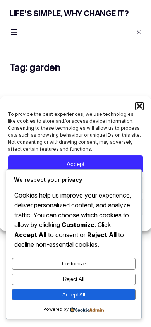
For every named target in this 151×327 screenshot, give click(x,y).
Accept (75, 164)
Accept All (73, 295)
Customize (74, 264)
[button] (139, 106)
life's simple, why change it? (69, 13)
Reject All (73, 279)
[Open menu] (14, 32)
